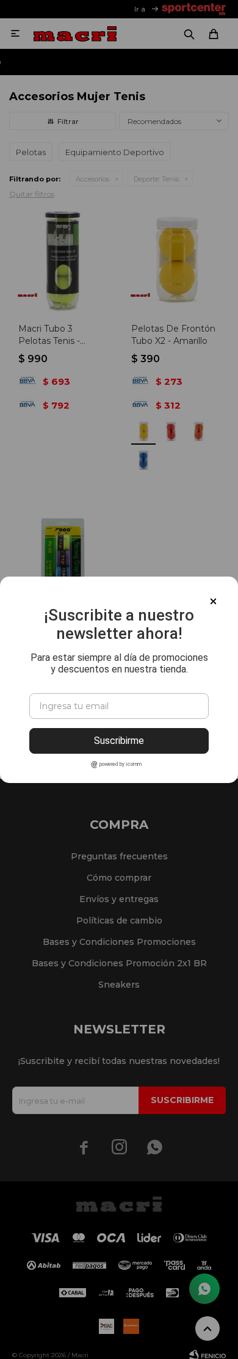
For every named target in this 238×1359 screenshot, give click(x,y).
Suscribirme (119, 740)
